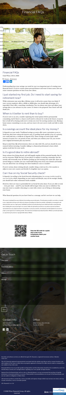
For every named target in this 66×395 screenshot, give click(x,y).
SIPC (6, 358)
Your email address (13, 267)
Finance (6, 79)
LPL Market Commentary (18, 41)
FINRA (2, 358)
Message (10, 279)
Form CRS (11, 383)
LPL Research (30, 41)
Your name (11, 260)
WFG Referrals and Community (45, 41)
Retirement (13, 79)
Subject (10, 273)
